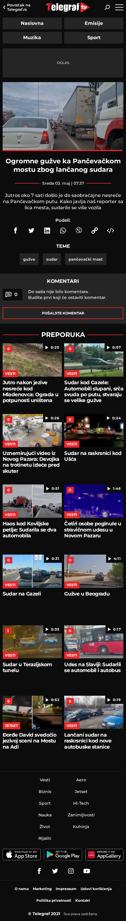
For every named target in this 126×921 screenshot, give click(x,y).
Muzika (32, 37)
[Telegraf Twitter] (55, 871)
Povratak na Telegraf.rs (18, 7)
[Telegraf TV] (87, 871)
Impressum (66, 889)
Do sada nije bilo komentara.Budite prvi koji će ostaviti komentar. (67, 294)
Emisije (94, 23)
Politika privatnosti (53, 900)
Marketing (42, 889)
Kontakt (82, 900)
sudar (51, 259)
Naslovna (32, 23)
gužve (29, 259)
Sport (94, 37)
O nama (22, 889)
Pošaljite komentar (63, 313)
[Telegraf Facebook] (39, 871)
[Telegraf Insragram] (71, 871)
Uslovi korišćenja (96, 889)
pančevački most (86, 259)
